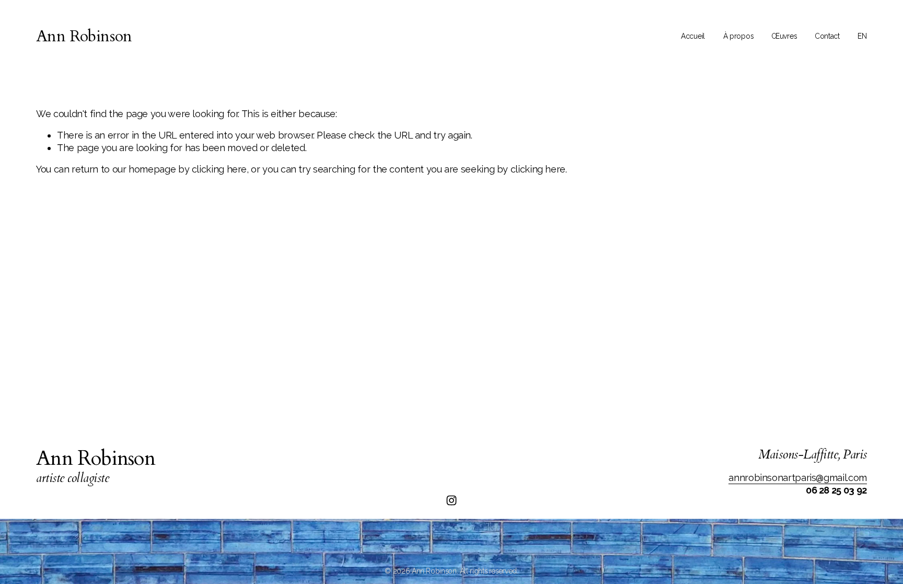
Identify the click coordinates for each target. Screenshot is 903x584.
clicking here (219, 169)
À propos (738, 36)
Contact (827, 36)
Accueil (693, 36)
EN (862, 36)
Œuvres (783, 36)
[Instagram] (451, 500)
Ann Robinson (84, 36)
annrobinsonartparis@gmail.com (797, 477)
